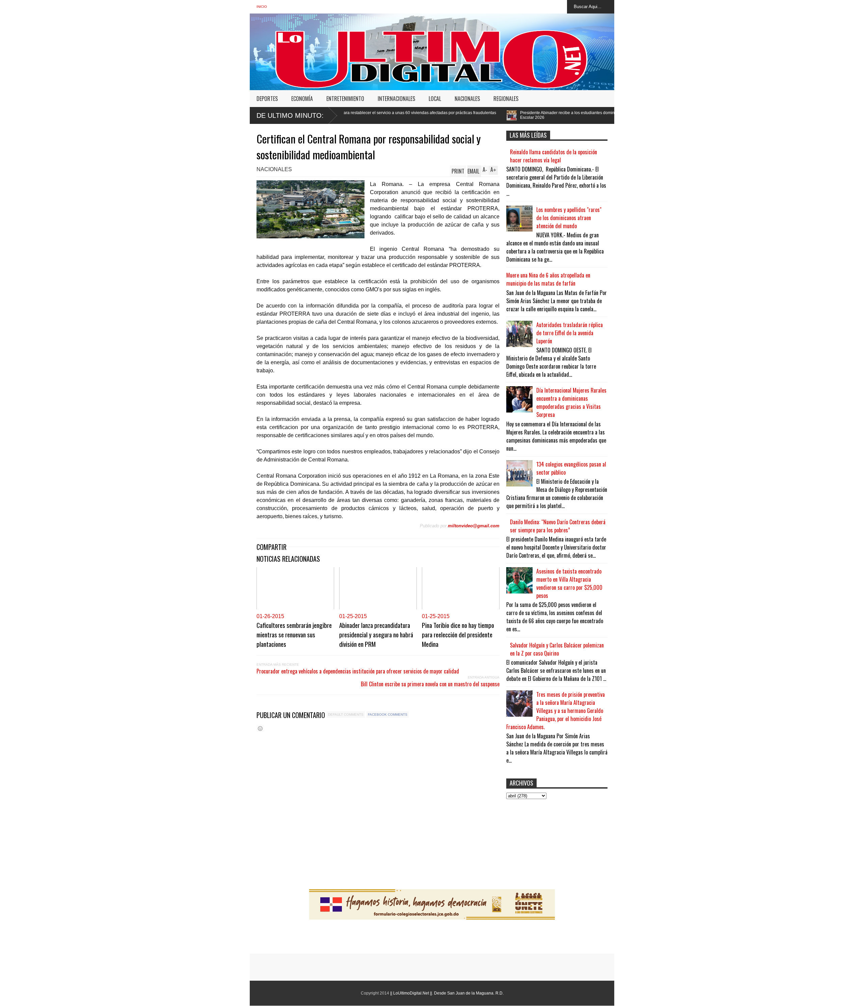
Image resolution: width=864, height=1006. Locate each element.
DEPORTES (267, 99)
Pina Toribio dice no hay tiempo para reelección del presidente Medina (458, 634)
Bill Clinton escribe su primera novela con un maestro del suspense (430, 684)
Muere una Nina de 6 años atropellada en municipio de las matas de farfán (548, 279)
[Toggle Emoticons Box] (260, 728)
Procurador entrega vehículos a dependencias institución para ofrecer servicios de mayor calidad (357, 671)
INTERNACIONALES (396, 99)
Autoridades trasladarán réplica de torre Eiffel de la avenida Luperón (569, 333)
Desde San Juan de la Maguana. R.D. (469, 993)
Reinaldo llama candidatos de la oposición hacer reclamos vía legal (553, 156)
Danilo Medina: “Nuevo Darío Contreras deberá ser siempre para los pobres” (557, 526)
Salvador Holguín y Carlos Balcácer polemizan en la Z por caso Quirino (557, 649)
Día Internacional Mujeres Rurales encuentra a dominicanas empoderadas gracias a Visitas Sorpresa (571, 402)
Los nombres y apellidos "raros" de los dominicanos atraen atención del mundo (568, 218)
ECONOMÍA (302, 99)
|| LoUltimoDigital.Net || (411, 993)
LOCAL (435, 99)
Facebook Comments (387, 714)
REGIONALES (505, 99)
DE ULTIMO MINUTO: (290, 115)
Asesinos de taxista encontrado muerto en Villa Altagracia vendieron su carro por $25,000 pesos (569, 583)
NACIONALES (467, 99)
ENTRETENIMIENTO (345, 99)
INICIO (261, 6)
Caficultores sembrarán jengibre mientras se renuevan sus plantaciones (294, 634)
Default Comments (345, 714)
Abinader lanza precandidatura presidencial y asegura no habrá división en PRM (376, 634)
